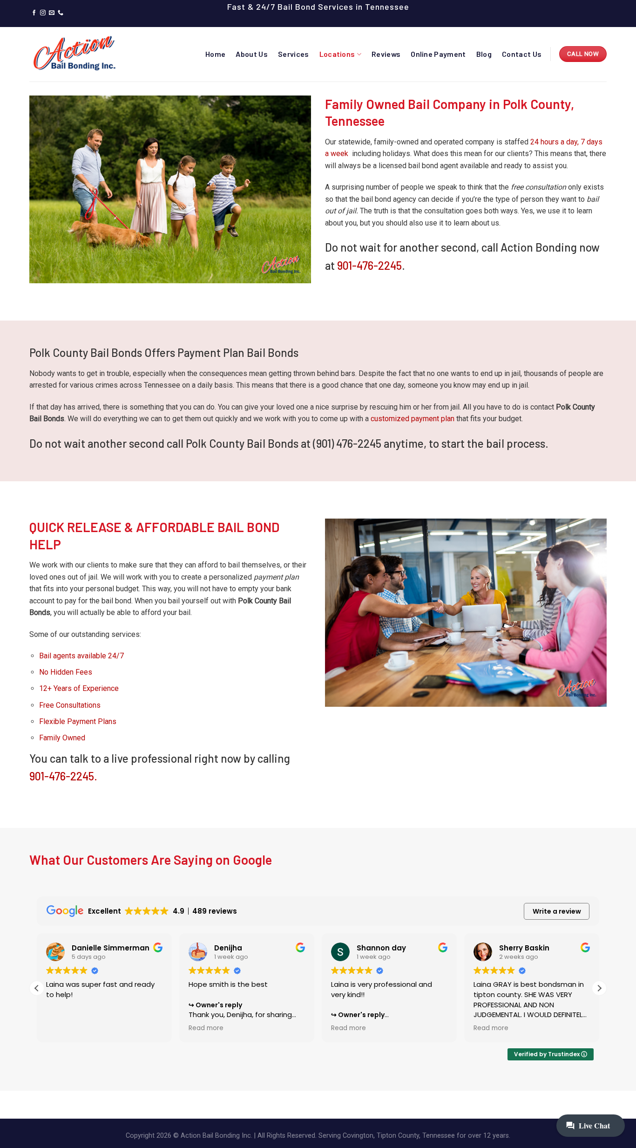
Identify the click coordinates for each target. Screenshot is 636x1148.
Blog (484, 53)
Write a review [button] (557, 911)
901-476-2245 (369, 265)
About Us (252, 53)
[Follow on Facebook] (34, 13)
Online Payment (438, 53)
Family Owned (62, 737)
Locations (337, 53)
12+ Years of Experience (79, 688)
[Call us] (60, 13)
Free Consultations (70, 705)
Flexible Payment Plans (77, 721)
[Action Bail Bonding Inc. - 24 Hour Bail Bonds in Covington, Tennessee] (75, 54)
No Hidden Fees (65, 672)
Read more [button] (206, 1028)
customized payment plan (412, 418)
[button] (599, 988)
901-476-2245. (63, 776)
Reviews (386, 53)
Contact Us (521, 53)
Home (215, 53)
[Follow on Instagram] (43, 13)
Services (293, 53)
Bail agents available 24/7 (81, 655)
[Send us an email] (51, 13)
